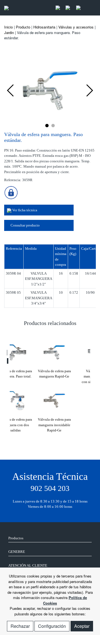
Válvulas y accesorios (76, 27)
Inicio (8, 27)
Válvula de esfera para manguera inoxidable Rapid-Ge (27, 424)
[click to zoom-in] (50, 89)
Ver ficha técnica (24, 210)
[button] (47, 125)
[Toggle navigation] (90, 8)
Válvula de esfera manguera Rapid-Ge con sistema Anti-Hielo (72, 376)
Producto (23, 27)
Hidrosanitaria (44, 27)
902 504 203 (50, 488)
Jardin (9, 32)
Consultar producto (25, 225)
